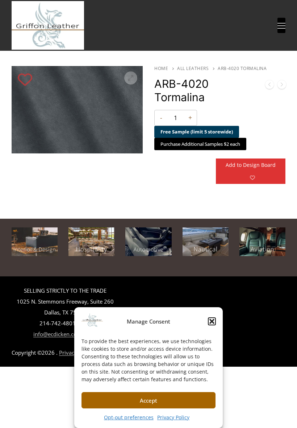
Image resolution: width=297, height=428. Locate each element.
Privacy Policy (173, 417)
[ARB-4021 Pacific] (281, 86)
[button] (212, 321)
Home (161, 68)
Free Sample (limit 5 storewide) (196, 131)
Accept (148, 400)
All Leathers (193, 68)
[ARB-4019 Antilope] (269, 86)
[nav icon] (281, 25)
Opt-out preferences (129, 417)
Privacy (68, 352)
